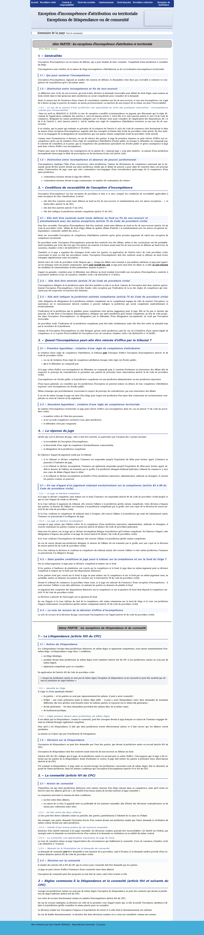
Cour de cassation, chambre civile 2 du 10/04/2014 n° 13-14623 (89, 274)
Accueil (34, 2)
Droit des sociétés (86, 2)
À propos (100, 924)
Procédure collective (143, 2)
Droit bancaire (124, 2)
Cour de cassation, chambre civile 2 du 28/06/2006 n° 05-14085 (124, 333)
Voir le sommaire (74, 33)
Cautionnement (106, 2)
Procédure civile (48, 2)
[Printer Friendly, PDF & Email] (48, 49)
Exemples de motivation (163, 3)
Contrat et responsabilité (67, 3)
